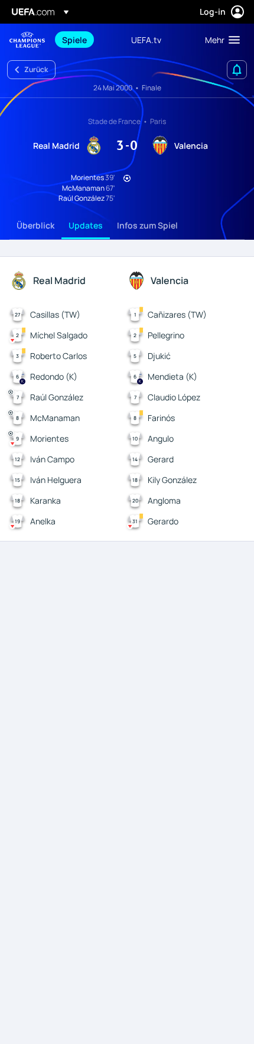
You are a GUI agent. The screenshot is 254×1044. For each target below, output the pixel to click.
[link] (74, 39)
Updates (86, 225)
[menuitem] (86, 39)
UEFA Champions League (27, 40)
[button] (219, 39)
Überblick (35, 225)
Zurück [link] (36, 69)
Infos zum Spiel (147, 225)
